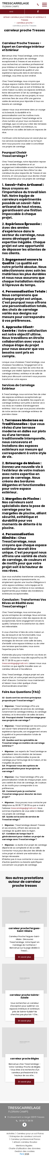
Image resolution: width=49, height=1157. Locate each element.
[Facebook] (37, 11)
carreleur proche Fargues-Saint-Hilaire (24, 929)
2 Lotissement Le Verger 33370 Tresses (25, 1117)
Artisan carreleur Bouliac (25, 1142)
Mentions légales (24, 1145)
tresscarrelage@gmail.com (15, 663)
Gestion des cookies (25, 1151)
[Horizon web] (22, 1154)
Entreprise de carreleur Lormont (25, 1136)
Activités (11, 1133)
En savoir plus (24, 957)
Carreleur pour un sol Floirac (30, 1133)
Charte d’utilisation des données (24, 1148)
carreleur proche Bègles (24, 1058)
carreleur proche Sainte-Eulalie (24, 996)
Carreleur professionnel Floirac (25, 1139)
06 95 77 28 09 (26, 1120)
